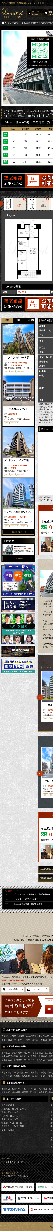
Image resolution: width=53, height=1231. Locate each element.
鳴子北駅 (43, 1092)
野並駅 (33, 1092)
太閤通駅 (5, 1089)
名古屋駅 (16, 1089)
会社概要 (13, 989)
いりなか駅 (6, 1076)
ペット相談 (30, 320)
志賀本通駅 (17, 1053)
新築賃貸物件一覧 (19, 532)
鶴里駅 (25, 1092)
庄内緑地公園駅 (21, 1072)
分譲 (18, 320)
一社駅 (27, 1040)
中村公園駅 (31, 1036)
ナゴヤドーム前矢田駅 (34, 1060)
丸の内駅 (43, 1089)
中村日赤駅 (44, 1036)
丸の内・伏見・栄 (9, 1116)
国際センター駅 (29, 1089)
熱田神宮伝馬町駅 (9, 1056)
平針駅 (50, 1076)
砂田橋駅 (18, 1060)
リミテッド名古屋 (11, 23)
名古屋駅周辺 (7, 1105)
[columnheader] (14, 129)
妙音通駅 (32, 1056)
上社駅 (35, 1040)
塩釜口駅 (26, 1076)
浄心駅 (44, 1072)
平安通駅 (5, 1053)
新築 (7, 320)
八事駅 (17, 1076)
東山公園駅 (6, 1040)
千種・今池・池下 (9, 1119)
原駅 (43, 1076)
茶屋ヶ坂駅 (6, 1060)
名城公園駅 (37, 1053)
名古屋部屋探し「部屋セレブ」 (15, 1176)
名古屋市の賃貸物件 (30, 23)
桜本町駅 (16, 1092)
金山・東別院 (7, 1130)
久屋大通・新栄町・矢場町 (13, 1109)
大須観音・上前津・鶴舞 (12, 1126)
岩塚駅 (21, 1036)
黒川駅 (27, 1053)
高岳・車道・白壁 (9, 1112)
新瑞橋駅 (43, 1056)
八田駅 (13, 1036)
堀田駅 (23, 1056)
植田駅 (35, 1076)
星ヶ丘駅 (18, 1040)
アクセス (38, 989)
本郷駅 (44, 1040)
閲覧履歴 (19, 558)
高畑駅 (4, 1036)
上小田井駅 (6, 1072)
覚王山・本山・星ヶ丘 (11, 1123)
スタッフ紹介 (17, 1162)
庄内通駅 (34, 1072)
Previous (40, 697)
